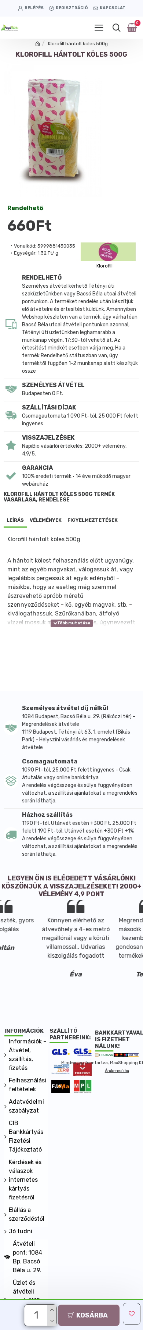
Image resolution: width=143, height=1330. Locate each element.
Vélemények (46, 520)
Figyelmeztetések (92, 520)
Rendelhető (25, 208)
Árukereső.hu (117, 1070)
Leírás (15, 520)
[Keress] (116, 28)
